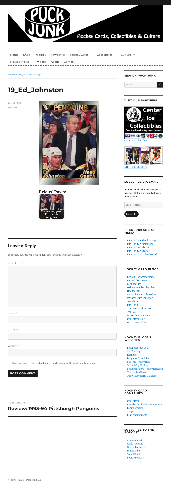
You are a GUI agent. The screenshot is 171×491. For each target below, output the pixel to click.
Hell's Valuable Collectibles (141, 287)
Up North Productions (138, 315)
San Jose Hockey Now (138, 361)
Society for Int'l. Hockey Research (145, 368)
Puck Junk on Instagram (140, 244)
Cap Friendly (133, 351)
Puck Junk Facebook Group (141, 240)
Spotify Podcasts (136, 457)
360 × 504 (13, 107)
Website (13, 346)
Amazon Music (135, 440)
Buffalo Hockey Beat (137, 347)
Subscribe (131, 214)
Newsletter (57, 54)
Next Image (34, 74)
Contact (69, 61)
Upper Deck (133, 401)
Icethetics (132, 354)
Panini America (135, 408)
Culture (126, 54)
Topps (130, 411)
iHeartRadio (133, 450)
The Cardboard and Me (139, 308)
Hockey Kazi (133, 291)
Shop (26, 54)
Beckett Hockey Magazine (140, 277)
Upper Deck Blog (136, 319)
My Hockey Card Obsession (141, 294)
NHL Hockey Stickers (135, 167)
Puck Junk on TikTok (138, 247)
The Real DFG (134, 312)
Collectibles (104, 54)
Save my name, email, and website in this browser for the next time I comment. (54, 363)
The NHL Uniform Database (141, 375)
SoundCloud (133, 454)
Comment (15, 263)
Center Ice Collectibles (136, 140)
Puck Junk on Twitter (138, 251)
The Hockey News (136, 372)
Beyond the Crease (137, 280)
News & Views (19, 61)
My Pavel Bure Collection (140, 298)
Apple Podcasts (135, 443)
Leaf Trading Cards (137, 415)
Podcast (40, 54)
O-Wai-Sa (132, 301)
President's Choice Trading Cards (144, 404)
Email (13, 329)
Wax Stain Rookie (136, 322)
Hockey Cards (79, 54)
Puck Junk (132, 305)
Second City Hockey (137, 365)
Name (13, 313)
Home (14, 54)
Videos (41, 61)
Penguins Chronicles (138, 358)
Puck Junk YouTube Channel (142, 254)
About (55, 61)
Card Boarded (134, 284)
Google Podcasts (136, 447)
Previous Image (16, 74)
